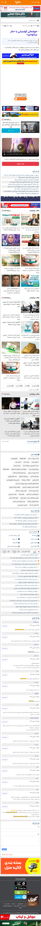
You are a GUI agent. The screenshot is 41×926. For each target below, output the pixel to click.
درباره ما (14, 904)
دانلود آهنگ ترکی (13, 498)
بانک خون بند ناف (34, 505)
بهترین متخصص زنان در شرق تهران (29, 498)
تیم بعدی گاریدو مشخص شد (30, 527)
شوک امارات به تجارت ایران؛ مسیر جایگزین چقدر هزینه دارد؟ (23, 558)
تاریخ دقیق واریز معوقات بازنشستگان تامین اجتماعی (25, 588)
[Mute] (25, 131)
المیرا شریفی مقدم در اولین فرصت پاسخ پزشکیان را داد (24, 564)
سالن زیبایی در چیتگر (21, 491)
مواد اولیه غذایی (34, 476)
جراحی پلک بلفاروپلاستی (13, 480)
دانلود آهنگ (6, 469)
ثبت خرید (11, 130)
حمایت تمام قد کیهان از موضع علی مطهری (27, 582)
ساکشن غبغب (35, 462)
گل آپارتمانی (35, 480)
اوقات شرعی (34, 546)
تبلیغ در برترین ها (25, 906)
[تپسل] (2, 120)
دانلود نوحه (21, 494)
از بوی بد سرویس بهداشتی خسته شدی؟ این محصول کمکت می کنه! (21, 175)
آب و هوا (15, 539)
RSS (20, 908)
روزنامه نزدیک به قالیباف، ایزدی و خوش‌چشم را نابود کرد (24, 613)
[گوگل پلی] (20, 888)
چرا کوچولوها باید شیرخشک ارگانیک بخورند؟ (27, 193)
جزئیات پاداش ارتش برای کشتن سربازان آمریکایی (26, 585)
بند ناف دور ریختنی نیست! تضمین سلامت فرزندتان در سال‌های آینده (21, 191)
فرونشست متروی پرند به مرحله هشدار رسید (27, 597)
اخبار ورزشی (20, 904)
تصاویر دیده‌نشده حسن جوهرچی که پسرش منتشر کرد (24, 561)
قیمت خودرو (34, 539)
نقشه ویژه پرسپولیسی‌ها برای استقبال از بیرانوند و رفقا (23, 524)
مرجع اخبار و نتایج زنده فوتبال (19, 469)
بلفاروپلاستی (14, 459)
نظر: (38, 834)
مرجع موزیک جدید (34, 469)
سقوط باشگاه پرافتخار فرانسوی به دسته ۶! (27, 576)
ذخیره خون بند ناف (34, 491)
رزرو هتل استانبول (23, 476)
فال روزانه (15, 543)
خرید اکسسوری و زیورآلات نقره (31, 466)
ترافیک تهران (33, 543)
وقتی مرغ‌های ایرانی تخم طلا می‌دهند (28, 594)
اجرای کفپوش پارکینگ (33, 501)
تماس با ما (7, 904)
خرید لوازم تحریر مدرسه (19, 501)
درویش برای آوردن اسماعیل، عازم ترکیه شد (26, 521)
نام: (38, 827)
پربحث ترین (4, 551)
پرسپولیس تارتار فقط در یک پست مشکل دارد (27, 591)
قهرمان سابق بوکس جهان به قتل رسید (29, 555)
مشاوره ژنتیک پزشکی (14, 487)
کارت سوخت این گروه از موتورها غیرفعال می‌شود (26, 607)
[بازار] (20, 893)
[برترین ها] (18, 2)
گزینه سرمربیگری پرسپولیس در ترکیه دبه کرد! (25, 518)
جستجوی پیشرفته (7, 906)
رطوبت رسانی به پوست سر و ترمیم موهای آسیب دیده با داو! (23, 187)
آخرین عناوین (34, 551)
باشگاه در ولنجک (26, 480)
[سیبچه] (20, 884)
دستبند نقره (26, 462)
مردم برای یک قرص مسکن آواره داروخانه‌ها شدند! (26, 579)
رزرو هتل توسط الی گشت (19, 473)
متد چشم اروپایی (12, 476)
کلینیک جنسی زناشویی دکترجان (30, 487)
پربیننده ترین (14, 551)
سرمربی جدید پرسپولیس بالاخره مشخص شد (25, 515)
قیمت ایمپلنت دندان (33, 459)
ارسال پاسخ (5, 626)
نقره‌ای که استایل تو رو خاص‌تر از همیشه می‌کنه (27, 180)
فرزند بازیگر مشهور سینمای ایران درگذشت (28, 610)
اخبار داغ (24, 551)
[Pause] (23, 131)
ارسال (4, 849)
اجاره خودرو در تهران (33, 473)
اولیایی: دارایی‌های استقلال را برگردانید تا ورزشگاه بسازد (24, 573)
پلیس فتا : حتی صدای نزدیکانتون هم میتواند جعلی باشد (24, 182)
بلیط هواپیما (23, 459)
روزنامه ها (34, 536)
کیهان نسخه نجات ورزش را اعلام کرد (29, 570)
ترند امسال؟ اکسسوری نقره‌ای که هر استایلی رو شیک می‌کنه (23, 184)
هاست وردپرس (12, 494)
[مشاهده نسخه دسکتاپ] (2, 2)
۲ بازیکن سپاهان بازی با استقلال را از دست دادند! (26, 567)
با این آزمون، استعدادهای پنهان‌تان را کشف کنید (26, 189)
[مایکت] (20, 897)
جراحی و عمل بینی (22, 505)
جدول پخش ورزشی (12, 546)
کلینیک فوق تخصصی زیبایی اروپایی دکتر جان (27, 484)
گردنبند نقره (18, 462)
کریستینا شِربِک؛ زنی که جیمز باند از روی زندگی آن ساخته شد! (23, 601)
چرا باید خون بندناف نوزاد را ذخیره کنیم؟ (28, 177)
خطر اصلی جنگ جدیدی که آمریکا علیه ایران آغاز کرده (25, 604)
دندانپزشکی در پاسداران (33, 494)
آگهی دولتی (16, 906)
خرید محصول (20, 164)
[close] (1, 913)
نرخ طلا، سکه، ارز (13, 536)
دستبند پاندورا (17, 466)
